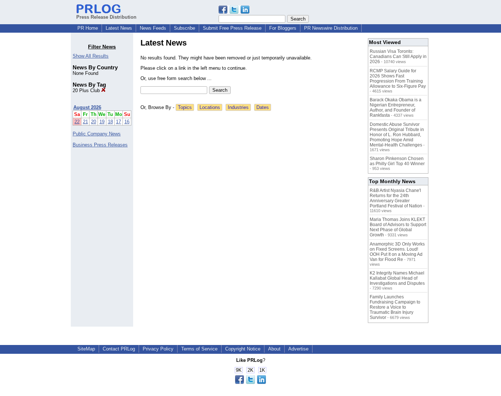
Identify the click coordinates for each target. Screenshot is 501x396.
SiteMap (86, 349)
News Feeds (153, 28)
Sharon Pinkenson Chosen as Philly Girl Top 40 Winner (397, 161)
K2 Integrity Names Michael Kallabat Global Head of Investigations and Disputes (397, 278)
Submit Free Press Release (232, 28)
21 (85, 121)
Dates (262, 107)
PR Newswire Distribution (331, 28)
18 (110, 121)
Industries (238, 107)
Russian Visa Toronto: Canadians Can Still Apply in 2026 (398, 56)
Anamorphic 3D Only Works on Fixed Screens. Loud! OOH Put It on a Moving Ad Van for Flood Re (397, 251)
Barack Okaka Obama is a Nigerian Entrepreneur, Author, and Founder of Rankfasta (395, 107)
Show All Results (91, 56)
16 (126, 121)
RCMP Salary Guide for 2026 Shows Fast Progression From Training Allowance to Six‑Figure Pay (398, 78)
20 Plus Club (87, 90)
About (274, 349)
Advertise (298, 349)
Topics (185, 107)
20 (93, 121)
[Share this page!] (234, 12)
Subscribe (184, 28)
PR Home (87, 28)
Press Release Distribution (106, 17)
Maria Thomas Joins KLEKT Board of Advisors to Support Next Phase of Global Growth (398, 227)
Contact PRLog (119, 349)
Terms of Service (199, 349)
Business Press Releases (100, 145)
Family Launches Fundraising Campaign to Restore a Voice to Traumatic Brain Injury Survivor (395, 307)
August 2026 (87, 107)
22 (77, 121)
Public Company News (97, 134)
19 (102, 121)
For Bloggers (282, 28)
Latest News (119, 28)
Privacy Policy (158, 349)
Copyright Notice (242, 349)
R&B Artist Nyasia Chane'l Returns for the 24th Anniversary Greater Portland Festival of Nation (396, 198)
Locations (210, 107)
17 (118, 121)
